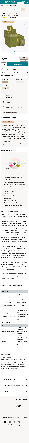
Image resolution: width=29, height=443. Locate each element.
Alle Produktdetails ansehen (9, 112)
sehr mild (19, 82)
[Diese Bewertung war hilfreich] (21, 416)
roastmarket (20, 2)
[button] (3, 64)
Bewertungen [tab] (11, 375)
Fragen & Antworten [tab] (19, 376)
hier (17, 364)
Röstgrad (5, 79)
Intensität (19, 79)
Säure (4, 85)
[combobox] (14, 399)
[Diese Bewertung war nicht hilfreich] (24, 416)
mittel (4, 82)
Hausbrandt (4, 55)
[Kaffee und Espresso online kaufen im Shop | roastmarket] (11, 6)
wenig (4, 88)
